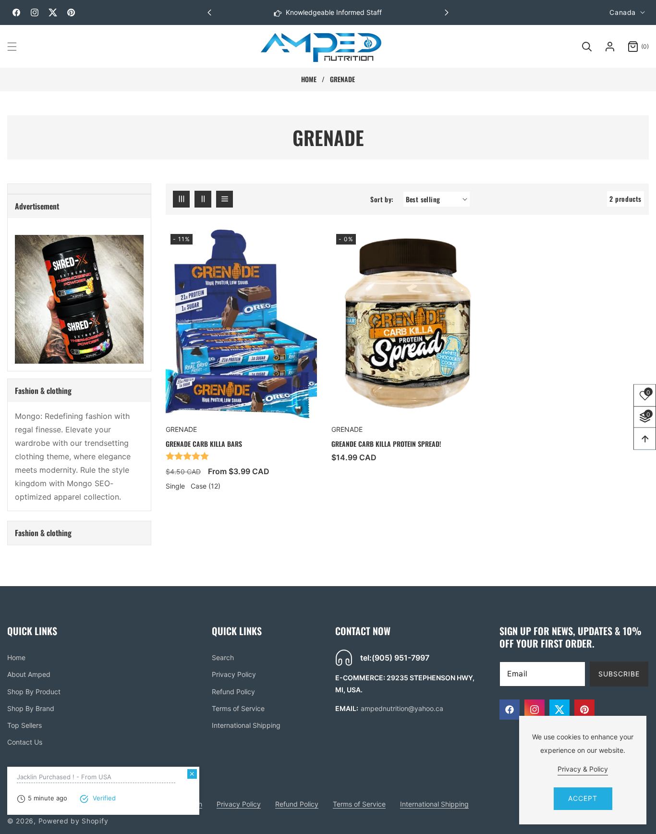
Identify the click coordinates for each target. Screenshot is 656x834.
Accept (582, 798)
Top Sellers (24, 725)
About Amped (28, 674)
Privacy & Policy (583, 769)
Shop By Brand (30, 708)
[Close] (160, 774)
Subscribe (619, 674)
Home (308, 79)
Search (223, 657)
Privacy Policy (234, 674)
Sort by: (381, 199)
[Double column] (202, 199)
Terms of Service (238, 708)
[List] (224, 199)
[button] (446, 12)
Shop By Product (34, 691)
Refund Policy (233, 691)
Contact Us (24, 742)
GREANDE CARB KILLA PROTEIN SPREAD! (386, 444)
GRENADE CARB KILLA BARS (204, 444)
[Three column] (181, 199)
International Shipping (246, 725)
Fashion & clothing (43, 390)
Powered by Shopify (73, 821)
